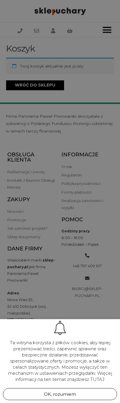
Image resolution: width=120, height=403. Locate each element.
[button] (60, 394)
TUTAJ (97, 379)
